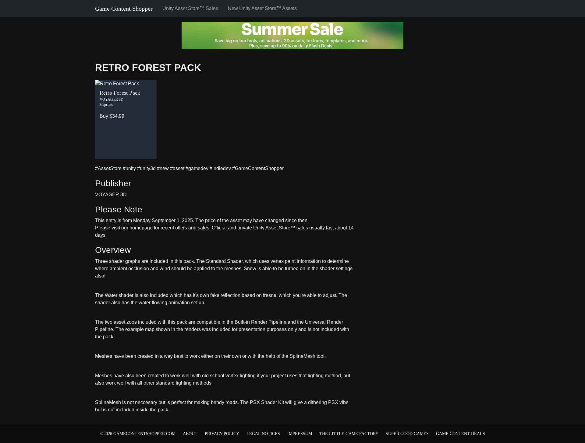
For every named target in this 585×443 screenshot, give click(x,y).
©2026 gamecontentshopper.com (138, 433)
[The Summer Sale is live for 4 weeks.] (292, 35)
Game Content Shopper (124, 8)
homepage (141, 227)
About (190, 433)
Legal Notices (263, 433)
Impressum (299, 433)
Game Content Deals (460, 433)
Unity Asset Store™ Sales (190, 8)
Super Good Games (407, 433)
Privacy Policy (222, 433)
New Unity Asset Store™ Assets (262, 8)
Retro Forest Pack (148, 67)
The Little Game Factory (348, 433)
